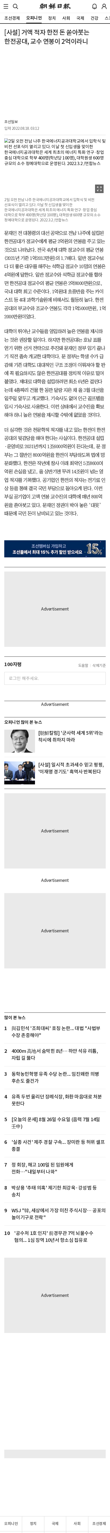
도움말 (83, 665)
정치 (33, 1523)
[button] (6, 6)
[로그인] (104, 6)
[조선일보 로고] (55, 6)
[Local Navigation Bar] (6, 6)
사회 (77, 1523)
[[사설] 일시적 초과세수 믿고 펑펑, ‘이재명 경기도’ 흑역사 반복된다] (19, 772)
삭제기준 (99, 665)
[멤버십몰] (55, 548)
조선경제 (99, 1523)
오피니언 (11, 1523)
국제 (55, 1523)
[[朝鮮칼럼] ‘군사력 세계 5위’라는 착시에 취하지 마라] (19, 741)
